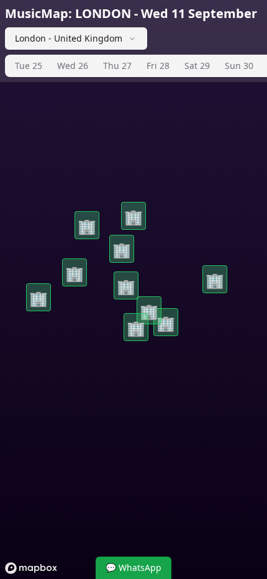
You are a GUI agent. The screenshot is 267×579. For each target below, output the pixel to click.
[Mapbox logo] (31, 568)
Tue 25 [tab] (28, 65)
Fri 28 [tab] (158, 65)
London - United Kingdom (68, 38)
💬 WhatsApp (133, 567)
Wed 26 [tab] (72, 65)
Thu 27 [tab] (117, 65)
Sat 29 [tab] (197, 65)
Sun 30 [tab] (239, 65)
